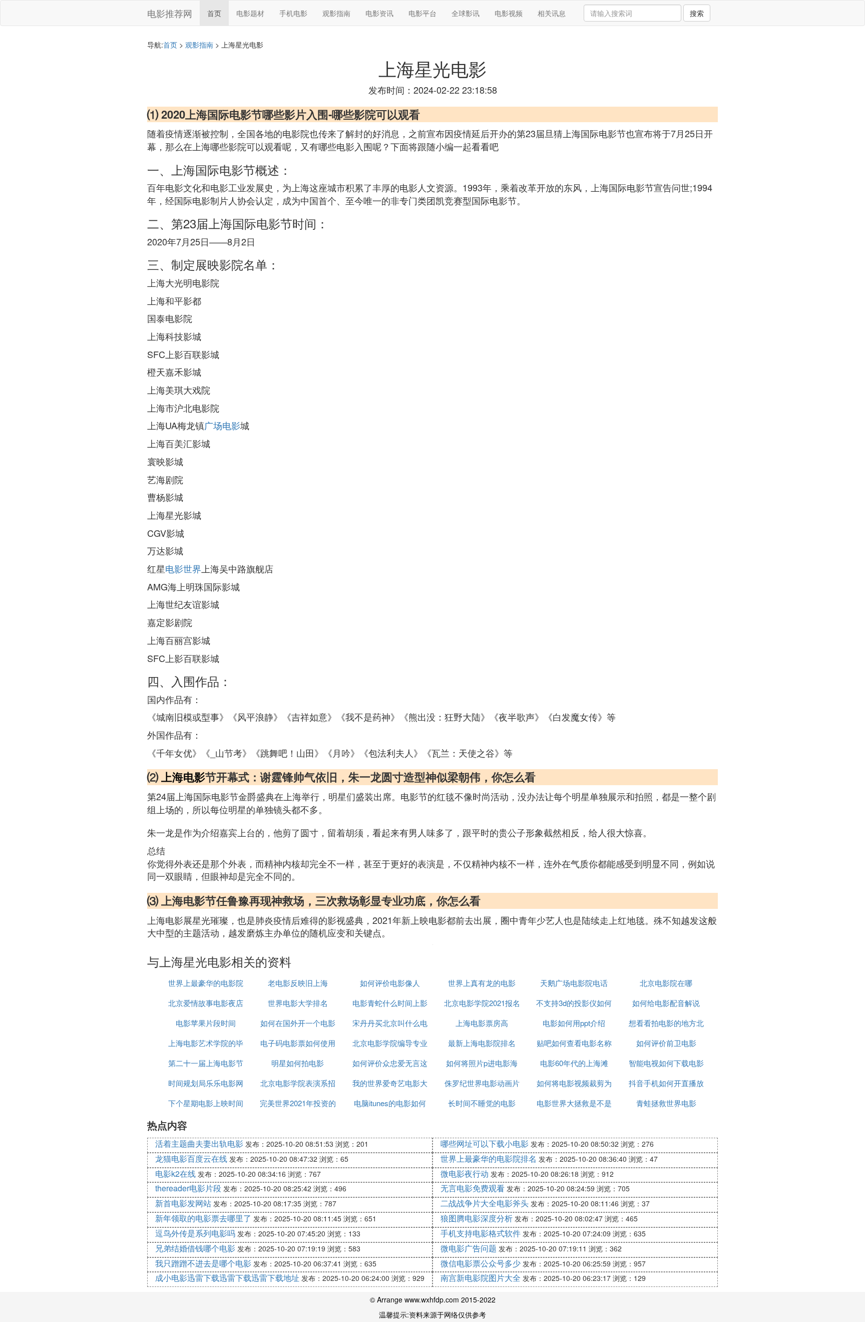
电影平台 (422, 13)
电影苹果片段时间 (206, 1023)
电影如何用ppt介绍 (574, 1023)
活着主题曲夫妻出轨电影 (199, 1143)
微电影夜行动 (465, 1173)
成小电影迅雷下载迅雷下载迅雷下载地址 (227, 1277)
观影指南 (336, 13)
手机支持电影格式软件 (481, 1233)
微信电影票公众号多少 (481, 1263)
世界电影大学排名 (298, 1003)
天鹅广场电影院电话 (574, 982)
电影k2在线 (175, 1173)
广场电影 (222, 425)
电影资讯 (379, 13)
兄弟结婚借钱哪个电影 (195, 1248)
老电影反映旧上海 (298, 982)
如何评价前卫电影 (666, 1043)
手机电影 (293, 13)
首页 (214, 13)
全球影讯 (466, 13)
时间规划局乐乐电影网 (205, 1083)
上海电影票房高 (482, 1023)
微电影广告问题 (469, 1248)
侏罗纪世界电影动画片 (482, 1083)
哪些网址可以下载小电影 (485, 1143)
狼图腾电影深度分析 (477, 1218)
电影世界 (183, 568)
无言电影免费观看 (473, 1188)
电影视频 (509, 13)
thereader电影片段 (188, 1188)
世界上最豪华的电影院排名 (489, 1158)
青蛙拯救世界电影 (666, 1103)
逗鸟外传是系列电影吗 (195, 1233)
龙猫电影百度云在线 (191, 1158)
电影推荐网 (169, 13)
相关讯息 (552, 13)
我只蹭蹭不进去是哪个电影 (203, 1263)
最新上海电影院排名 (482, 1043)
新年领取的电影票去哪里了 (203, 1218)
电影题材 (250, 13)
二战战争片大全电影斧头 (485, 1203)
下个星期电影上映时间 (205, 1103)
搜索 (697, 13)
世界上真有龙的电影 (482, 982)
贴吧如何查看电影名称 (574, 1043)
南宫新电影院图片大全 (481, 1277)
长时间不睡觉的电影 (482, 1103)
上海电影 (183, 777)
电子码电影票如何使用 (297, 1043)
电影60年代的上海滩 (574, 1063)
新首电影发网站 (183, 1203)
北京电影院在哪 (666, 982)
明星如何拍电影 (297, 1063)
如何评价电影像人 (390, 982)
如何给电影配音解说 (666, 1003)
